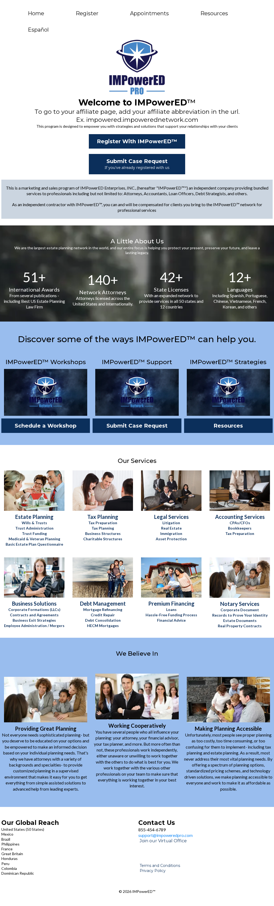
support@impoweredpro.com (165, 835)
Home (36, 13)
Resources (214, 13)
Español (38, 30)
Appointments (149, 13)
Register (87, 13)
